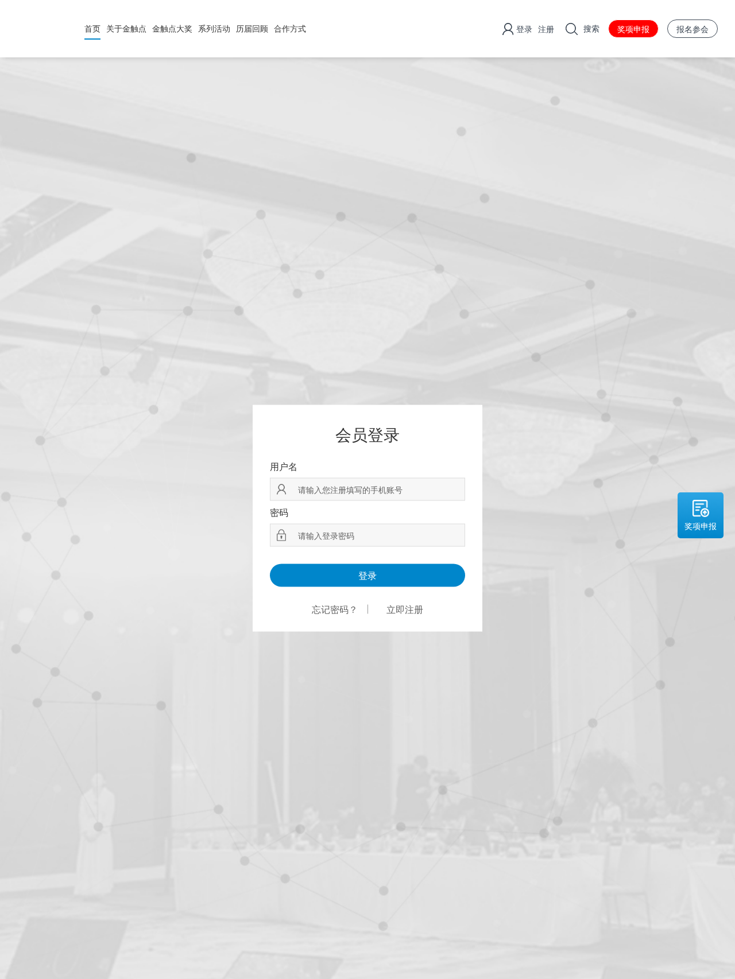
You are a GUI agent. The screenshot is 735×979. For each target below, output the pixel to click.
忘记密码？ (335, 609)
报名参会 (692, 28)
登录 (524, 28)
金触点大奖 (172, 28)
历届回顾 (252, 28)
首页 (92, 28)
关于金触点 (126, 28)
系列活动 (214, 28)
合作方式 (290, 28)
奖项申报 (633, 28)
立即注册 (404, 609)
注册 (546, 28)
